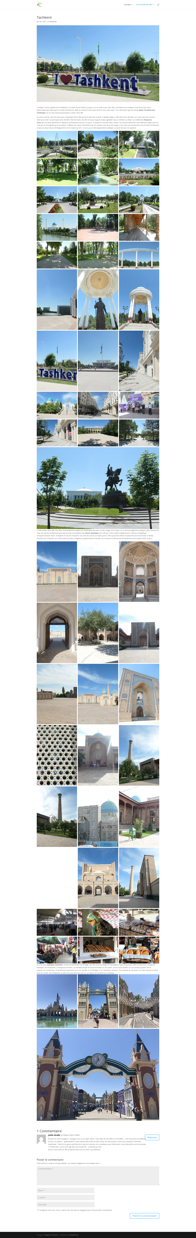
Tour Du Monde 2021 (144, 5)
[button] (57, 144)
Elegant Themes (51, 1235)
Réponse (152, 1137)
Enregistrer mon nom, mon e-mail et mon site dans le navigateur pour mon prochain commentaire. (75, 1210)
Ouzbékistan (52, 21)
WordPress (74, 1235)
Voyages (127, 5)
